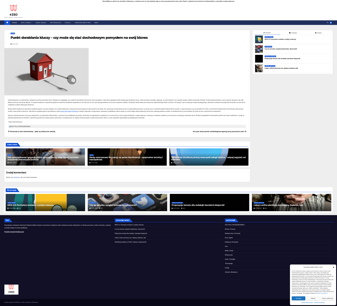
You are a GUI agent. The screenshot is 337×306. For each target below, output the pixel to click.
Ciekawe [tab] (294, 33)
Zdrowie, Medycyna (83, 22)
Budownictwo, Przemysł (232, 233)
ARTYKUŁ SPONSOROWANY (235, 225)
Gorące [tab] (319, 33)
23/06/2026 (258, 208)
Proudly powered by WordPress (12, 302)
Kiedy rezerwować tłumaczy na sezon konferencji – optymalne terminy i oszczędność (126, 158)
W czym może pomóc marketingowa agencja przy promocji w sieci (219, 131)
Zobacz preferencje (327, 298)
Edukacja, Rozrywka (270, 56)
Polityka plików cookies (307, 302)
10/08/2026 (12, 208)
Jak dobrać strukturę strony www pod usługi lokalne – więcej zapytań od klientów (208, 158)
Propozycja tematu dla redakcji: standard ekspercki (282, 58)
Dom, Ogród (26, 22)
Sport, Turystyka (230, 259)
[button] (333, 267)
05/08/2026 (94, 208)
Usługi (67, 22)
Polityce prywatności (322, 293)
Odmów (313, 298)
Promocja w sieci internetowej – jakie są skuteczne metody (32, 131)
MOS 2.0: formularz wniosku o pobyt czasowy (280, 39)
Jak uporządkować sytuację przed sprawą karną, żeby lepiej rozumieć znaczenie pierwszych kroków (43, 158)
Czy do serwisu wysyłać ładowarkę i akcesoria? (281, 49)
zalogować (16, 177)
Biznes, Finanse (269, 36)
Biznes (14, 22)
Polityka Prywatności (319, 302)
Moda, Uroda (41, 22)
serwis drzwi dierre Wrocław (69, 111)
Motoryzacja (55, 22)
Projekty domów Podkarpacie (14, 232)
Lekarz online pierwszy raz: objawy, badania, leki (281, 68)
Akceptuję (298, 298)
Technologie (268, 46)
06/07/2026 (176, 208)
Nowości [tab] (268, 33)
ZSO (20, 208)
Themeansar (35, 302)
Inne (96, 22)
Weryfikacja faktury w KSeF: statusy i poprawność (130, 242)
